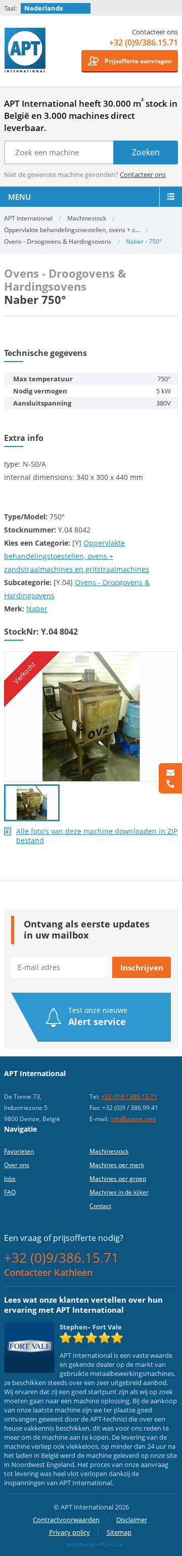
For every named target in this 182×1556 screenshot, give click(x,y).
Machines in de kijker (119, 1192)
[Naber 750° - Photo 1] (91, 655)
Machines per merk (116, 1165)
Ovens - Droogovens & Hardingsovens (57, 241)
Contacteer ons (143, 174)
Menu (19, 197)
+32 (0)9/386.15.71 (143, 42)
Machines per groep (117, 1178)
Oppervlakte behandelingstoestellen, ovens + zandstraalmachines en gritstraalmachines (76, 556)
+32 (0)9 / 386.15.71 (129, 1096)
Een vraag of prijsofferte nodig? (63, 1237)
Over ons (16, 1165)
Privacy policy (69, 1532)
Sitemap (119, 1532)
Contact (100, 1206)
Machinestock (86, 218)
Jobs (10, 1178)
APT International (25, 54)
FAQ (10, 1192)
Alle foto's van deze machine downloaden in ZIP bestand (96, 836)
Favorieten (19, 1151)
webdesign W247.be (95, 1544)
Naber (37, 608)
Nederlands (43, 8)
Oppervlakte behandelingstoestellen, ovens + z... (72, 230)
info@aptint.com (133, 1119)
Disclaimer (131, 1519)
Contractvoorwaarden (66, 1519)
